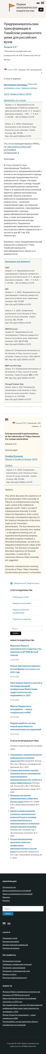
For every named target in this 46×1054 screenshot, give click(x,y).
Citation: (9, 465)
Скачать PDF (12, 70)
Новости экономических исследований (17, 894)
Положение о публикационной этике (16, 971)
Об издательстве (9, 887)
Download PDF (20, 423)
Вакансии (6, 897)
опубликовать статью (12, 88)
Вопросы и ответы (9, 974)
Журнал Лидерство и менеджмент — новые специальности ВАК (21, 709)
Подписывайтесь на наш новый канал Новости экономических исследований (25, 726)
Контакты (6, 901)
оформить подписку (29, 88)
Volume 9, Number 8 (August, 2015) (21, 459)
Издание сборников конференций (15, 945)
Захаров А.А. (10, 47)
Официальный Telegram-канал (26, 583)
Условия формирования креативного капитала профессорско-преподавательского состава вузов (23, 845)
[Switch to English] (43, 2)
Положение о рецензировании (14, 968)
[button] (40, 9)
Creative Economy (14, 456)
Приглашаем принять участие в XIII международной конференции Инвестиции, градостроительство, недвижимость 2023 (26, 689)
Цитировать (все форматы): (17, 262)
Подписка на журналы (22, 619)
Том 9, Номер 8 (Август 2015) (17, 94)
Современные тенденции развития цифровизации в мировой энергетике (26, 757)
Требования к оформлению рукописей (17, 964)
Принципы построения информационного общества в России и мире (24, 798)
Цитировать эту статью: (15, 100)
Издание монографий (22, 603)
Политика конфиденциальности (15, 978)
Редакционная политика (12, 961)
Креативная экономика (15, 85)
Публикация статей (21, 597)
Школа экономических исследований (17, 891)
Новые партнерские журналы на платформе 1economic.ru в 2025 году (25, 669)
